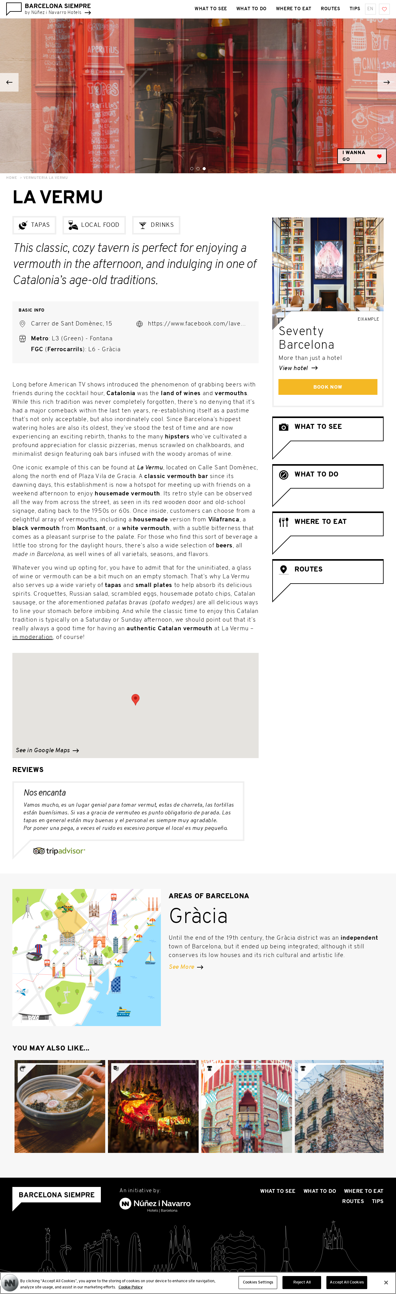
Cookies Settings (258, 1282)
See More (182, 967)
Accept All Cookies (347, 1282)
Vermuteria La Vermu (46, 178)
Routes (330, 9)
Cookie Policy (130, 1287)
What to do (251, 9)
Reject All (302, 1282)
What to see (211, 9)
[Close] (386, 1282)
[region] (198, 1283)
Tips (355, 9)
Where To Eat (294, 9)
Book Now (327, 387)
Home (11, 178)
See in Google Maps (43, 751)
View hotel (293, 368)
